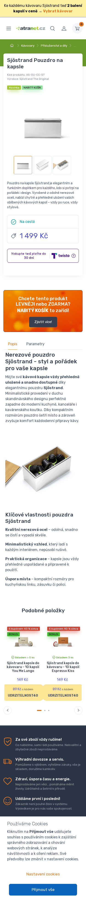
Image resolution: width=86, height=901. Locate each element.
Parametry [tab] (35, 344)
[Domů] (12, 45)
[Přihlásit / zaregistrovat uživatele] (64, 28)
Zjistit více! (43, 322)
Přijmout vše (43, 889)
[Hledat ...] (52, 28)
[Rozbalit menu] (8, 28)
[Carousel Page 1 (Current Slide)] (39, 710)
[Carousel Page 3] (48, 710)
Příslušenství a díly (54, 45)
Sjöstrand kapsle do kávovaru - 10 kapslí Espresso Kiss (63, 667)
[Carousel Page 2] (44, 710)
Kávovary (27, 45)
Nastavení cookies (43, 874)
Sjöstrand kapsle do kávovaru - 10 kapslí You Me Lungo (23, 667)
